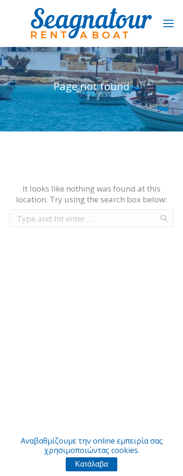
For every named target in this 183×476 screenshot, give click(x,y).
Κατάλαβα (91, 464)
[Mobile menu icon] (168, 23)
